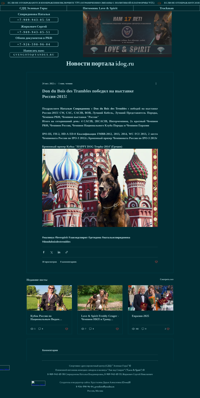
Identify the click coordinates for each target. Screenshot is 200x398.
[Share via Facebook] (43, 252)
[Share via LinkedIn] (59, 252)
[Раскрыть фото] (100, 188)
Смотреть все (166, 279)
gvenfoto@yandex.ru (104, 387)
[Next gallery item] (154, 188)
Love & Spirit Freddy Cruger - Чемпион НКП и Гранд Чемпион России (100, 317)
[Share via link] (66, 252)
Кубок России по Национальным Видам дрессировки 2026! (44, 317)
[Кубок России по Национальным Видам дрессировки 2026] (49, 298)
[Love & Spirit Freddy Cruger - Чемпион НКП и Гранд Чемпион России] (100, 298)
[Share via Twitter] (51, 252)
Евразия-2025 (140, 315)
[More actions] (156, 83)
